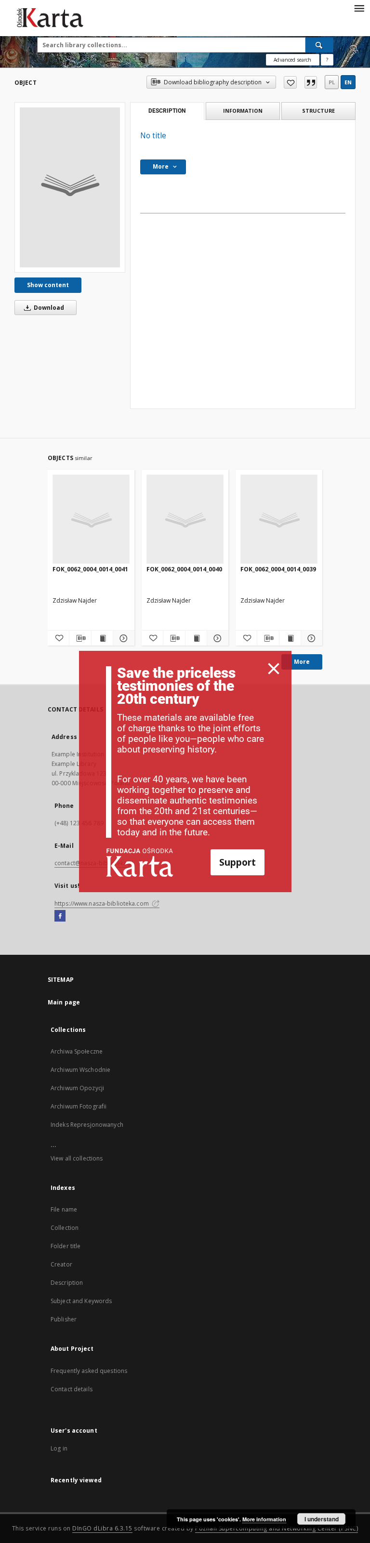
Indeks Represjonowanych (87, 1125)
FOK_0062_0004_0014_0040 (184, 569)
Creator (61, 1264)
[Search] (319, 45)
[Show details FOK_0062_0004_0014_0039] (310, 638)
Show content (48, 285)
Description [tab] (166, 110)
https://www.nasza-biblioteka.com (102, 903)
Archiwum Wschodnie (80, 1070)
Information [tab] (243, 110)
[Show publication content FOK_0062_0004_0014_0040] (196, 638)
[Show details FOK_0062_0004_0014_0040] (216, 638)
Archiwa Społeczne (77, 1051)
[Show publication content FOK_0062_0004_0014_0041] (102, 638)
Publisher (64, 1319)
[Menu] (359, 7)
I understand (321, 1519)
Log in (59, 1448)
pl (332, 82)
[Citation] (310, 82)
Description (67, 1283)
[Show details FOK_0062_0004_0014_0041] (122, 638)
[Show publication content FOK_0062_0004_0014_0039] (290, 638)
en (348, 82)
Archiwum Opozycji (77, 1088)
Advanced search (292, 59)
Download (48, 307)
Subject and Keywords (81, 1301)
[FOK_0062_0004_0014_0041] (91, 519)
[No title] (70, 187)
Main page (64, 1002)
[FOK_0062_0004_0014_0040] (185, 519)
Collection (65, 1228)
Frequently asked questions (89, 1371)
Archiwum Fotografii (78, 1106)
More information (264, 1519)
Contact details (71, 1389)
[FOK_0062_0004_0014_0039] (279, 519)
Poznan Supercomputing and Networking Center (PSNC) (276, 1528)
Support (237, 862)
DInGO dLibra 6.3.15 (102, 1528)
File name (64, 1209)
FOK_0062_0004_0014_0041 (90, 569)
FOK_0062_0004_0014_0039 (278, 569)
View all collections (77, 1158)
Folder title (65, 1246)
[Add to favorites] (290, 82)
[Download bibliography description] (80, 638)
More (302, 662)
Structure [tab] (318, 110)
